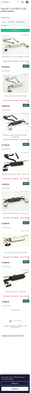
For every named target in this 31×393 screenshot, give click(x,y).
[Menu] (27, 2)
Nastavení (15, 383)
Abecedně (4, 25)
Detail (26, 66)
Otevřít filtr (16, 30)
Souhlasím (15, 389)
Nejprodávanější (20, 22)
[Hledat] (18, 2)
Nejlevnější (11, 22)
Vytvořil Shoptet (17, 321)
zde (12, 379)
